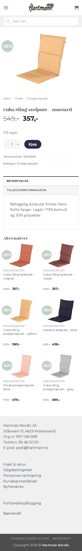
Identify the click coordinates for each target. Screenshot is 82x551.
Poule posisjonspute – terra (19, 387)
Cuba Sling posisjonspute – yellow (20, 332)
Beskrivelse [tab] (17, 181)
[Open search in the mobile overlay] (41, 21)
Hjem (7, 98)
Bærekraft (12, 513)
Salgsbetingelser (18, 470)
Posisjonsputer (37, 98)
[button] (6, 7)
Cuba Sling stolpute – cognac (19, 276)
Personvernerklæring (22, 476)
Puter (19, 98)
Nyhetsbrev (13, 487)
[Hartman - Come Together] (41, 7)
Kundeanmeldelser (20, 481)
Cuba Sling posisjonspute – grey (58, 387)
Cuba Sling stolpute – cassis (59, 276)
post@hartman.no (32, 448)
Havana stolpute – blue (60, 330)
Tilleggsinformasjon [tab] (26, 190)
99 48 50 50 (28, 442)
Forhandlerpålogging (22, 503)
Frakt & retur (14, 464)
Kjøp (33, 144)
